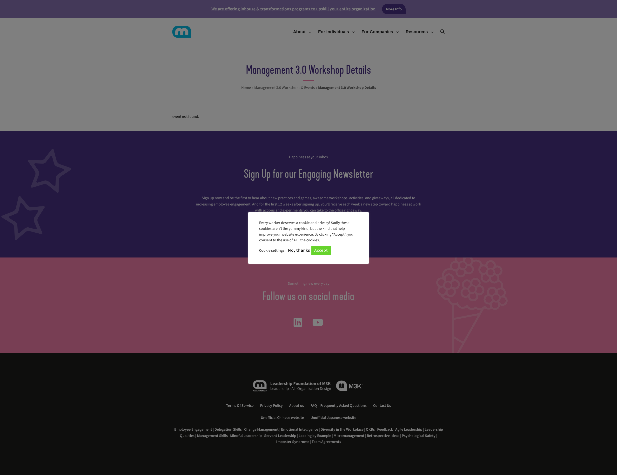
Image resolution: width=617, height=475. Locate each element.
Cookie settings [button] (271, 250)
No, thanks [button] (299, 250)
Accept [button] (321, 250)
